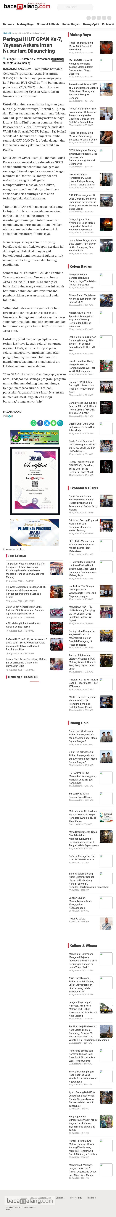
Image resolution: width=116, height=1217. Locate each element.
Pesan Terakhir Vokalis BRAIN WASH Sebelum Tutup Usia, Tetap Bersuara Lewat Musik (81, 467)
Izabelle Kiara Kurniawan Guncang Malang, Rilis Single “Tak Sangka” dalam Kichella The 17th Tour (82, 343)
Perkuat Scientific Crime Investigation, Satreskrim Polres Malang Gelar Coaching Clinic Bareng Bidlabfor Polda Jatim (82, 115)
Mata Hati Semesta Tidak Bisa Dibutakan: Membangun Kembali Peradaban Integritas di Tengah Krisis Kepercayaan (84, 838)
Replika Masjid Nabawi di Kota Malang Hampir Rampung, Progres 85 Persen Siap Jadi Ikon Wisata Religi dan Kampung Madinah (89, 1033)
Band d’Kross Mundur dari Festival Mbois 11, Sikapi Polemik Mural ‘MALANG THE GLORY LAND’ (83, 408)
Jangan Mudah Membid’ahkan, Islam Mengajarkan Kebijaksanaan (80, 903)
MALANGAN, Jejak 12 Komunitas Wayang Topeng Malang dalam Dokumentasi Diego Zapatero (81, 67)
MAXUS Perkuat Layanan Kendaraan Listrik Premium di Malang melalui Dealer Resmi (82, 702)
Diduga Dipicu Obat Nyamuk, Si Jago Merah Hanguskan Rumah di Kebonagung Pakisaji (82, 224)
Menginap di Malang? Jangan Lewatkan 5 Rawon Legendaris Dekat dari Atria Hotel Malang (82, 1170)
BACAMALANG (12, 412)
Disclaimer (60, 1198)
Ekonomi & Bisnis (48, 24)
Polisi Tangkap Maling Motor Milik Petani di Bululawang (81, 46)
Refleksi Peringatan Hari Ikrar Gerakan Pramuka (82, 858)
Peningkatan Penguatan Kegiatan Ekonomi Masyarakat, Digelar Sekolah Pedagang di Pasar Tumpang (82, 638)
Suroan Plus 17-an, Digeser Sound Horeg (80, 795)
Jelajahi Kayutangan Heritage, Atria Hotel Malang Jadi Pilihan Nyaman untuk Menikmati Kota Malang (83, 1009)
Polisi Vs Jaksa (77, 919)
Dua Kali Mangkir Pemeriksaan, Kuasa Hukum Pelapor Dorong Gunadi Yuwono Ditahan (82, 180)
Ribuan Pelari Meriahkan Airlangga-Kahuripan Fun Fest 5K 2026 (82, 299)
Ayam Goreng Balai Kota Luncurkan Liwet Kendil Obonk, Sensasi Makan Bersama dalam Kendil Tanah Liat (82, 1099)
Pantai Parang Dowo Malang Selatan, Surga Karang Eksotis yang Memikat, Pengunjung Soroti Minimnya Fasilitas (83, 1147)
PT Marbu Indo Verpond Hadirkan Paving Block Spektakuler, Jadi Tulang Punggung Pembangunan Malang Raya (82, 568)
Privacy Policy (76, 1198)
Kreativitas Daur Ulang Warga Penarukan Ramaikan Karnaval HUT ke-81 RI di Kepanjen (82, 366)
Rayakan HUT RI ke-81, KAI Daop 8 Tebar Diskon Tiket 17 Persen (83, 683)
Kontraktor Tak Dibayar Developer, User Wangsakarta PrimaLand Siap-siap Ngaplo (82, 591)
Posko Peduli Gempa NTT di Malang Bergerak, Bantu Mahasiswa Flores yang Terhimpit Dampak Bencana (83, 91)
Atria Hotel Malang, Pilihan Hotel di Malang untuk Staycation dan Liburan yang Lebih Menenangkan (81, 984)
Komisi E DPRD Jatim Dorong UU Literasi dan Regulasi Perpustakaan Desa (81, 387)
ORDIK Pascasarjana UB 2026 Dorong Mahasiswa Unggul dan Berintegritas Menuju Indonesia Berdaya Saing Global (83, 202)
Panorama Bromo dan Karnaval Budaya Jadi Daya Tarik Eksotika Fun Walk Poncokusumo (82, 1056)
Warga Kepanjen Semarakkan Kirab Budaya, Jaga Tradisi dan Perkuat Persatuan (82, 280)
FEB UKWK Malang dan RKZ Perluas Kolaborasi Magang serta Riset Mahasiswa (82, 546)
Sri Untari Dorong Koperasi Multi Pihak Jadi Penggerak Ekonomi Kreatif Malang (83, 525)
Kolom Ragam (71, 24)
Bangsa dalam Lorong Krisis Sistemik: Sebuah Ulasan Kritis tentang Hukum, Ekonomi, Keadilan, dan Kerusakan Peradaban (88, 880)
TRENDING (91, 1198)
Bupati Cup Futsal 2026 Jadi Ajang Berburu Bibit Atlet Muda (82, 427)
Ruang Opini (91, 24)
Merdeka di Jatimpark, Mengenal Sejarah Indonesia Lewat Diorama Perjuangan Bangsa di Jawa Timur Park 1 (83, 960)
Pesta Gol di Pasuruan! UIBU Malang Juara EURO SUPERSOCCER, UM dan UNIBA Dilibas (82, 446)
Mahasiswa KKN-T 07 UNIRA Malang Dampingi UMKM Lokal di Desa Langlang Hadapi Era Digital (82, 613)
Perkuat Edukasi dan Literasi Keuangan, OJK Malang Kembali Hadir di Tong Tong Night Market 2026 (82, 662)
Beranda (8, 24)
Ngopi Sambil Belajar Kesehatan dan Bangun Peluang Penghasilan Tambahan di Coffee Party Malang (83, 503)
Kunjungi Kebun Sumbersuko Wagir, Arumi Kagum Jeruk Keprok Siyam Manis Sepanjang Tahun (83, 1123)
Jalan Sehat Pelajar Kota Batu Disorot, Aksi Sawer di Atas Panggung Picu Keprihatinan (82, 245)
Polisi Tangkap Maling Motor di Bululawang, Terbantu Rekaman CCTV (83, 136)
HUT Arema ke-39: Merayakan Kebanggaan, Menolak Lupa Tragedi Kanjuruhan (82, 778)
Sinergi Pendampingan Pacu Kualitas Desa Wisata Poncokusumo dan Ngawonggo (83, 1077)
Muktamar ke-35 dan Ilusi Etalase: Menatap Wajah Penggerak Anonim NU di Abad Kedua (83, 816)
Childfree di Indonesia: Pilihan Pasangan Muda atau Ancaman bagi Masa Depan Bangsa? (83, 736)
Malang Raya (25, 24)
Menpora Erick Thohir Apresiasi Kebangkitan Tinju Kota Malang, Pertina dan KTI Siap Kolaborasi (81, 319)
